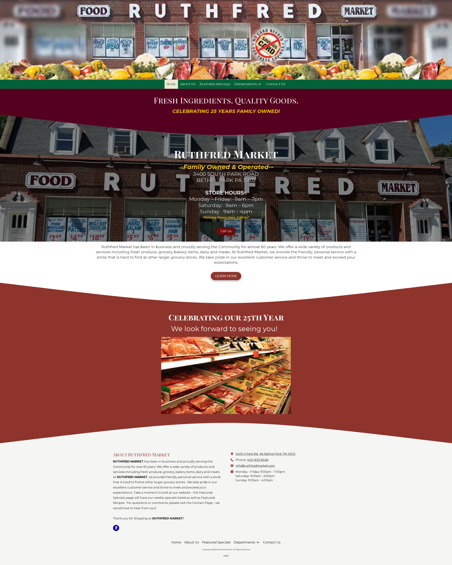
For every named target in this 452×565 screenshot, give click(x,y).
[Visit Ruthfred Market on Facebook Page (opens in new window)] (116, 528)
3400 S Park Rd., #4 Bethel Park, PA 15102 (265, 454)
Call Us (226, 231)
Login (226, 555)
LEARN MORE (226, 276)
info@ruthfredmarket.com (255, 465)
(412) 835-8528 (257, 460)
